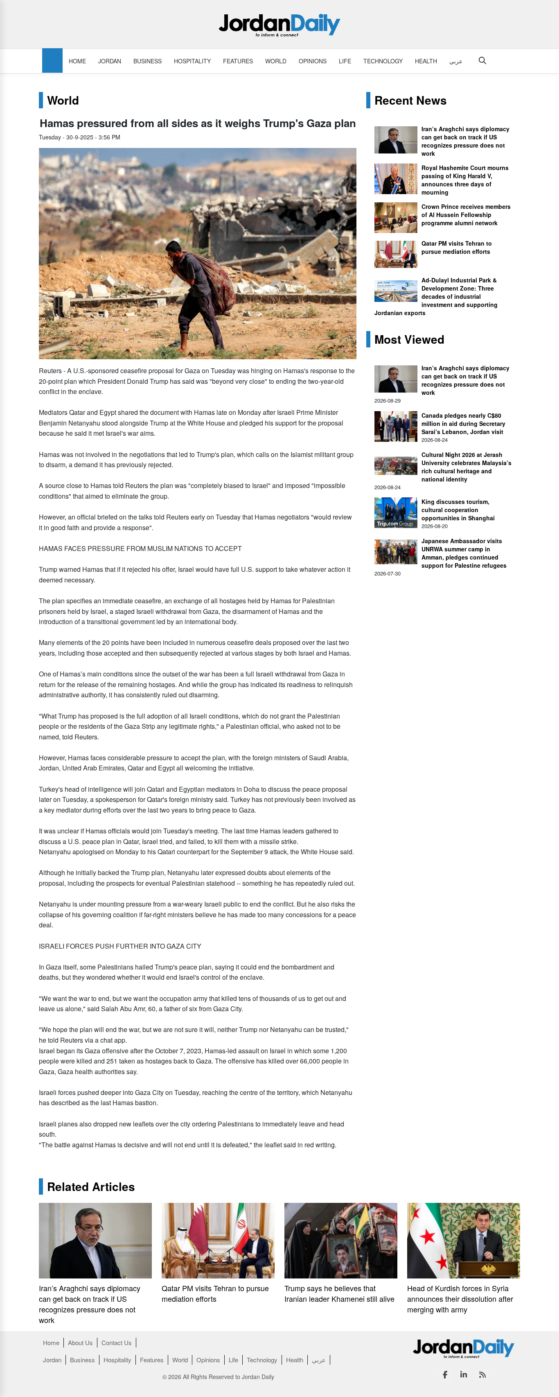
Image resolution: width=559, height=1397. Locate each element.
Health (426, 61)
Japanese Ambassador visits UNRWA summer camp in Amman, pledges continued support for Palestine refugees (464, 553)
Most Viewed (409, 339)
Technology (383, 61)
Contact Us (116, 1342)
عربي (455, 61)
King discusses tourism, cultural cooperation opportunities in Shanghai (458, 509)
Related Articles (91, 1186)
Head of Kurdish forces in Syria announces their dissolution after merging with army (460, 1298)
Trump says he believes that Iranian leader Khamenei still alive (339, 1293)
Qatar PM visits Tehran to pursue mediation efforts (457, 247)
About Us (80, 1342)
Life (345, 61)
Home (77, 61)
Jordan (109, 61)
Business (147, 61)
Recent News (410, 100)
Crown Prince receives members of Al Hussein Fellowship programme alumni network (466, 214)
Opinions (313, 61)
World (275, 61)
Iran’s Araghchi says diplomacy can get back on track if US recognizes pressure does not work (465, 141)
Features (238, 61)
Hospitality (192, 61)
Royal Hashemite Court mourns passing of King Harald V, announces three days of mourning (465, 179)
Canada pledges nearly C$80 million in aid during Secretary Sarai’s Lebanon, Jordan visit (463, 423)
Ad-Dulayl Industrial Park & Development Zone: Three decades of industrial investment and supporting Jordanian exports (436, 296)
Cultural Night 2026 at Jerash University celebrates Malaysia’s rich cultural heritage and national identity (467, 466)
